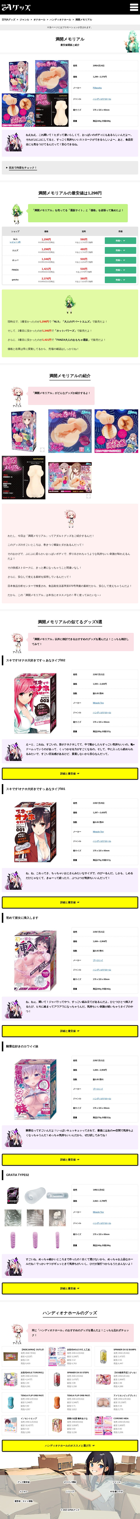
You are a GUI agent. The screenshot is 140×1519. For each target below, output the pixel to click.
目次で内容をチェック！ (23, 167)
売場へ (119, 241)
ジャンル (116, 1482)
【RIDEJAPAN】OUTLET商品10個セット (40, 1349)
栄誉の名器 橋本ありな (77, 1418)
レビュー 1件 (15, 242)
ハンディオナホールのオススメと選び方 (68, 1445)
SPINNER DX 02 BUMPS (125, 1349)
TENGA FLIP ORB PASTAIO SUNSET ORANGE (89, 1395)
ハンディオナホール (102, 99)
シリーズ (70, 1491)
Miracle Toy (98, 703)
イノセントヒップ (29, 1418)
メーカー (24, 1491)
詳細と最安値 (68, 773)
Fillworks (97, 88)
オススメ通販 (70, 1482)
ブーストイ (98, 960)
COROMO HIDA (121, 1418)
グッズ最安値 (24, 1482)
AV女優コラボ (116, 1491)
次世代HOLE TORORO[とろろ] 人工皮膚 (39, 1372)
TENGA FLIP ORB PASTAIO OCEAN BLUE (41, 1395)
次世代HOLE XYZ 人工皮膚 (79, 1349)
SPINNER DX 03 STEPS (78, 1372)
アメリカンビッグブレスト (126, 1395)
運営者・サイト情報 (24, 1501)
